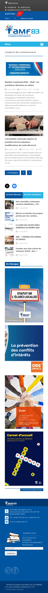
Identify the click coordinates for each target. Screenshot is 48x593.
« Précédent (12, 172)
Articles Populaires (32, 194)
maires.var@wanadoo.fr (19, 522)
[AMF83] (22, 36)
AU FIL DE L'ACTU (25, 89)
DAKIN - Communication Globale (20, 588)
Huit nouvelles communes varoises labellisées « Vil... (28, 202)
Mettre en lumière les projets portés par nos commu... (29, 214)
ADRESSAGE (25, 7)
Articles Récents (13, 194)
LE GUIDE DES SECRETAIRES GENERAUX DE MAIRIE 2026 (28, 226)
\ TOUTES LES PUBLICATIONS (32, 490)
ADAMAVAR (11, 7)
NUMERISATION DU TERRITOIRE (19, 10)
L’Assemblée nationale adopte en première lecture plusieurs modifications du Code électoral (21, 141)
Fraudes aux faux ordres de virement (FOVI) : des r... (28, 249)
